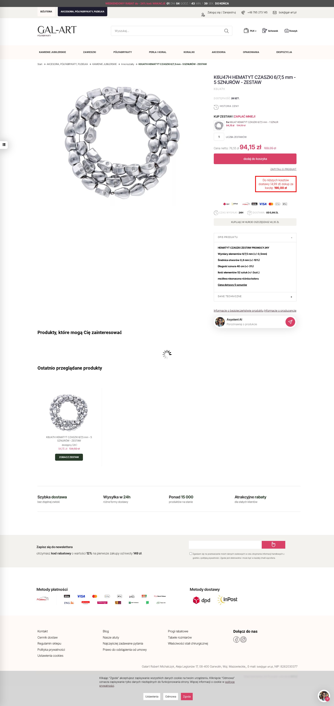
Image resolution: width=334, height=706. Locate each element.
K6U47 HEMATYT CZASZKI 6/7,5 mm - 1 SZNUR (254, 122)
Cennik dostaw (47, 637)
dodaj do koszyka (255, 159)
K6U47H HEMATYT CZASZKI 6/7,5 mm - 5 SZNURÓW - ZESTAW (69, 439)
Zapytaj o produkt (283, 169)
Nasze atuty (111, 637)
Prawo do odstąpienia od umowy (125, 649)
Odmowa (170, 696)
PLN (252, 30)
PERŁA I (157, 52)
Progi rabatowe (178, 631)
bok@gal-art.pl (288, 12)
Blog (106, 631)
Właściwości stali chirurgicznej (188, 643)
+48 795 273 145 (257, 12)
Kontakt (42, 631)
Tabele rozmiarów (180, 637)
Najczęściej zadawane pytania (123, 643)
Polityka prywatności (51, 649)
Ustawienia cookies (50, 655)
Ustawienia (151, 696)
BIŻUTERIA (46, 11)
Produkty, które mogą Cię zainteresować (79, 332)
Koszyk (293, 30)
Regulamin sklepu (49, 643)
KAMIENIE (52, 52)
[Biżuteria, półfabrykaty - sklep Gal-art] (58, 29)
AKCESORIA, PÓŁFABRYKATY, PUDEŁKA (82, 11)
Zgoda (187, 696)
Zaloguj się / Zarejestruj (221, 12)
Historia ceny (229, 106)
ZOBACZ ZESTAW (69, 457)
